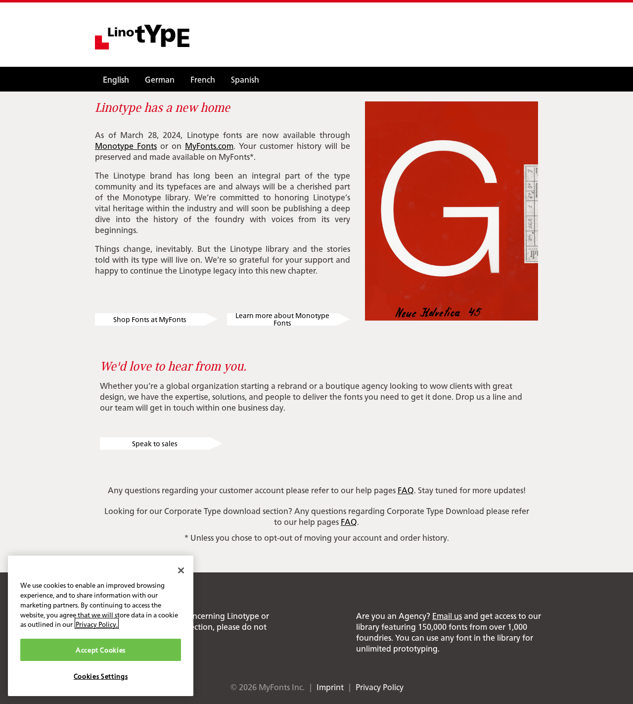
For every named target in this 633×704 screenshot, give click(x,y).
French (202, 79)
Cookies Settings (101, 675)
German (160, 79)
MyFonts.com (209, 145)
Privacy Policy (380, 686)
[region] (100, 626)
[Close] (181, 570)
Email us (447, 615)
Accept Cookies (101, 649)
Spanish (245, 79)
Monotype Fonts (126, 145)
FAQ (406, 489)
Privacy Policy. (97, 623)
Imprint (330, 686)
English (116, 79)
